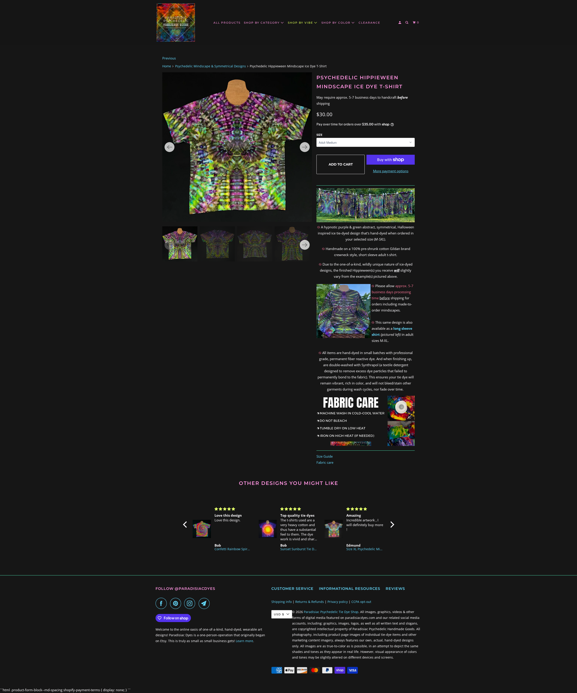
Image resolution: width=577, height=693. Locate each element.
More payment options (390, 171)
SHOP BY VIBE (301, 22)
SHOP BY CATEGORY (262, 22)
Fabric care (324, 462)
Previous (169, 58)
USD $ (279, 614)
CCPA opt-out (361, 602)
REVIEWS (395, 588)
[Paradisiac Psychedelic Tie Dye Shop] (176, 22)
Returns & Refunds (309, 602)
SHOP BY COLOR (336, 22)
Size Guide (324, 456)
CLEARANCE (369, 22)
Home (166, 66)
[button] (186, 524)
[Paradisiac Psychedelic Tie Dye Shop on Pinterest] (176, 603)
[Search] (407, 22)
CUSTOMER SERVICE (292, 588)
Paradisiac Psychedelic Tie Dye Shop (331, 612)
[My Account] (400, 22)
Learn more (244, 641)
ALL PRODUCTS (226, 22)
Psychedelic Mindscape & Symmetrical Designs (210, 66)
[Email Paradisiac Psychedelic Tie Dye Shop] (205, 603)
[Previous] (169, 147)
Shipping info (281, 602)
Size (319, 135)
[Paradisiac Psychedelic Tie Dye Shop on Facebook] (162, 603)
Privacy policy (337, 602)
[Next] (305, 147)
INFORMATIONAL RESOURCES (349, 588)
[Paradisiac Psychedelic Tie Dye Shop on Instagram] (191, 603)
